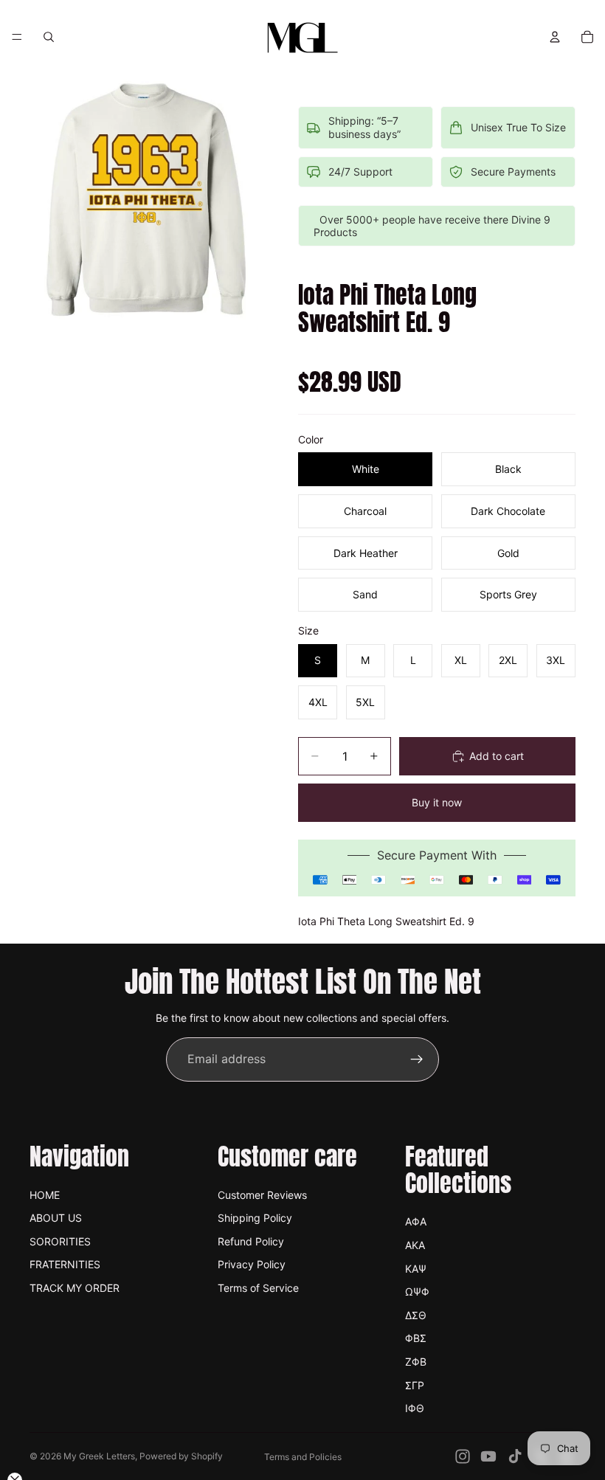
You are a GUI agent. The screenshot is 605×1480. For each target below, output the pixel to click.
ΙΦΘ (414, 1408)
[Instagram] (462, 1456)
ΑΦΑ (415, 1221)
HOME (45, 1195)
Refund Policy (251, 1241)
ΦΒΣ (415, 1338)
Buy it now (437, 802)
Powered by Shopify (181, 1456)
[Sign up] (416, 1059)
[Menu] (17, 37)
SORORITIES (60, 1241)
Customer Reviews (262, 1195)
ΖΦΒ (415, 1361)
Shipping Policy (255, 1217)
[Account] (555, 37)
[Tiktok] (515, 1456)
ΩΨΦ (417, 1291)
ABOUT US (56, 1217)
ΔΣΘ (415, 1315)
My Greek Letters (99, 1456)
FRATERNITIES (65, 1264)
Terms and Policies (303, 1456)
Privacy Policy (252, 1264)
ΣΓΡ (414, 1385)
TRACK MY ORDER (75, 1288)
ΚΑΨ (415, 1268)
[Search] (48, 37)
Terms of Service (258, 1288)
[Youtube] (488, 1456)
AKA (415, 1245)
